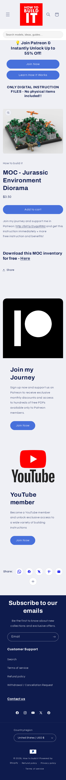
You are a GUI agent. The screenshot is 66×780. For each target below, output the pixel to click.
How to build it (31, 758)
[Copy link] (33, 581)
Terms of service (17, 668)
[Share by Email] (59, 571)
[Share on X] (39, 571)
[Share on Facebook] (29, 571)
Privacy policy (48, 763)
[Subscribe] (54, 636)
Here (25, 258)
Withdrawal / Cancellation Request (30, 685)
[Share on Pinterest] (49, 571)
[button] (7, 14)
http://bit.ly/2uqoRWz (30, 226)
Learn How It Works (33, 75)
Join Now (33, 64)
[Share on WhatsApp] (19, 571)
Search (12, 659)
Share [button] (10, 270)
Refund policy (16, 676)
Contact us (16, 699)
